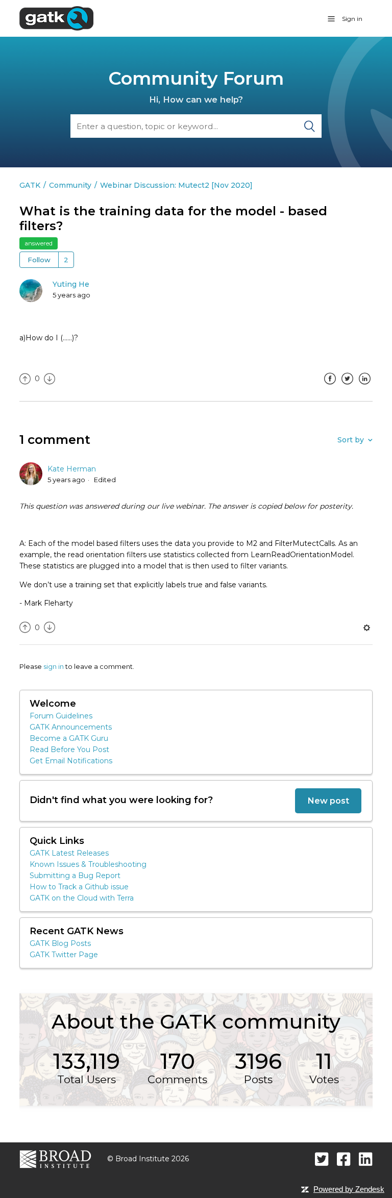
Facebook (330, 386)
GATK (29, 185)
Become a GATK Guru (69, 738)
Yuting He (71, 284)
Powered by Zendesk (348, 1189)
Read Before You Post (69, 749)
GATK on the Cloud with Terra (82, 898)
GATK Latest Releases (69, 853)
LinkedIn (365, 386)
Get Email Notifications (71, 760)
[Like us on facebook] (344, 1159)
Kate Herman (71, 468)
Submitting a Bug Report (75, 875)
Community (70, 185)
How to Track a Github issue (79, 886)
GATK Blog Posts (60, 943)
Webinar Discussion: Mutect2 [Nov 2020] (176, 185)
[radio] (25, 378)
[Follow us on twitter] (322, 1159)
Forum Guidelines (61, 715)
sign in (53, 666)
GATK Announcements (71, 727)
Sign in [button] (352, 18)
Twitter (347, 386)
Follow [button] (39, 260)
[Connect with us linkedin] (366, 1159)
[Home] (56, 17)
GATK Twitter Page (64, 954)
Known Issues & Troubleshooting (88, 864)
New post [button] (328, 800)
